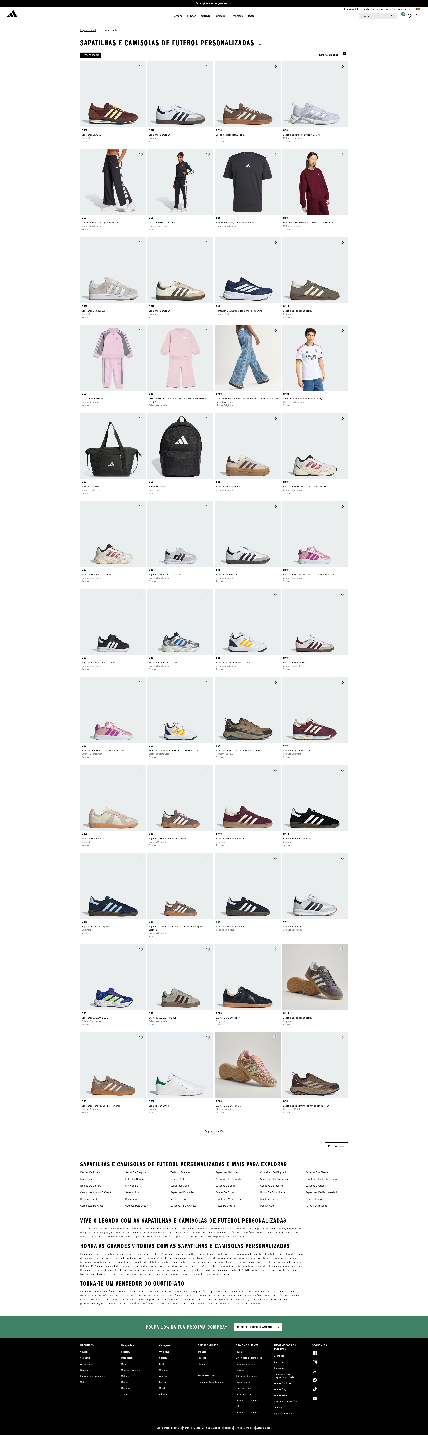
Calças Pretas (178, 1179)
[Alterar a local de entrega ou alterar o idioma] (417, 9)
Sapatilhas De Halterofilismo (322, 1179)
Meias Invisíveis (179, 1199)
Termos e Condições (244, 1428)
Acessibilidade (264, 1428)
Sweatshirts (132, 1192)
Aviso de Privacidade (222, 1428)
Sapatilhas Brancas (226, 1172)
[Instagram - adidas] (330, 1362)
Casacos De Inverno (271, 1186)
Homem (177, 16)
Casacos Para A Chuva (183, 1206)
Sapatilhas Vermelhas (228, 1199)
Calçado (220, 16)
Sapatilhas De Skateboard (275, 1179)
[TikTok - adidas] (330, 1389)
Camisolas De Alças (91, 1206)
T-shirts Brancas (180, 1172)
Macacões (86, 1179)
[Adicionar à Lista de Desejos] (141, 67)
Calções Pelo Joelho (137, 1206)
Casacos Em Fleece (316, 1172)
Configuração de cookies (169, 1428)
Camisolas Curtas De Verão (96, 1192)
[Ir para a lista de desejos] (409, 16)
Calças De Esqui (224, 1192)
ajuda (366, 9)
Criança (206, 16)
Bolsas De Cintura (90, 1186)
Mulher (191, 16)
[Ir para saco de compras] (417, 16)
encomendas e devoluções (383, 9)
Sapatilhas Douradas (182, 1192)
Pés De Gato (267, 1206)
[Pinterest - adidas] (330, 1380)
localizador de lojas (352, 9)
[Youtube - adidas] (330, 1398)
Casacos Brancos (315, 1186)
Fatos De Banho (134, 1179)
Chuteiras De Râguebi (273, 1172)
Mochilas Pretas (269, 1199)
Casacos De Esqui (225, 1186)
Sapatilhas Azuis (180, 1186)
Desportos (237, 16)
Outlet (252, 16)
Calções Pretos (314, 1199)
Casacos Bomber (90, 1199)
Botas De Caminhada (272, 1192)
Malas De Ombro (225, 1206)
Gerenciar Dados (191, 1428)
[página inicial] (12, 14)
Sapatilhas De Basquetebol (321, 1192)
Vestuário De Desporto (228, 1179)
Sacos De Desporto (136, 1172)
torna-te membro (405, 9)
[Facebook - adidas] (330, 1353)
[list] (197, 55)
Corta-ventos (132, 1199)
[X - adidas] (330, 1371)
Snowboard (131, 1186)
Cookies (206, 1428)
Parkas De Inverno (91, 1172)
